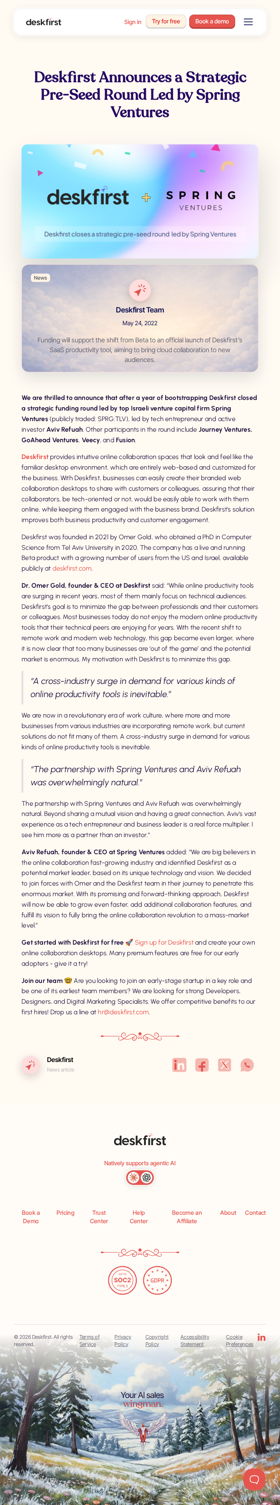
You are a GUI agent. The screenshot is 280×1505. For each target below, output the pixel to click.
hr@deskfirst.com (123, 1012)
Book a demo (212, 21)
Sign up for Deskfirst (164, 942)
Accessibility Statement (194, 1340)
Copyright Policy (157, 1340)
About (228, 1212)
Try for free (166, 21)
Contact (255, 1212)
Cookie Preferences (239, 1340)
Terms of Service (89, 1340)
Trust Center (99, 1216)
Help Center (139, 1216)
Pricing (65, 1212)
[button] (247, 22)
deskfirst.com (72, 568)
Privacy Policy (122, 1340)
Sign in (132, 22)
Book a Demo (31, 1216)
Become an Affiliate (187, 1216)
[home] (44, 22)
